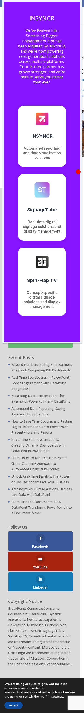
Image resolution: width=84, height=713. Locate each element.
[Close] (78, 171)
